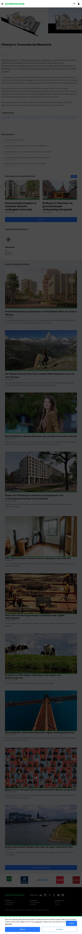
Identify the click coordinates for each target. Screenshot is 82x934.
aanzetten (8, 924)
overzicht (38, 922)
